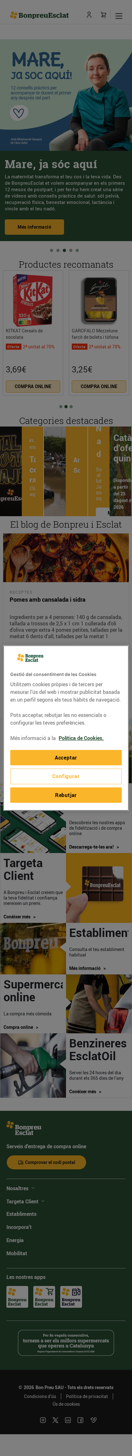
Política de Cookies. (81, 738)
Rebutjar (66, 795)
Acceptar (66, 757)
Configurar (65, 776)
